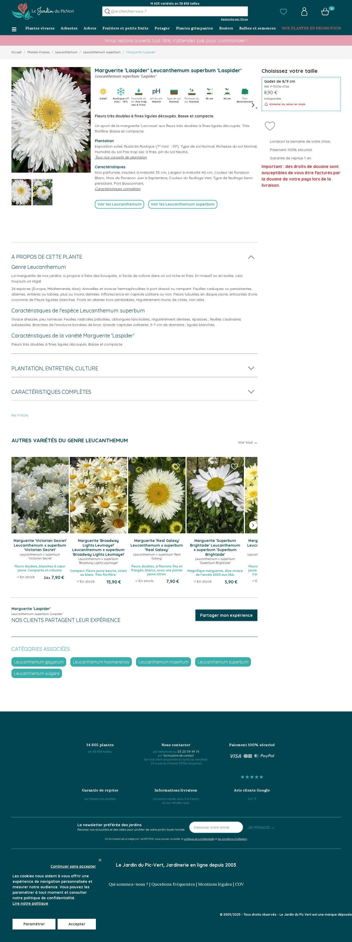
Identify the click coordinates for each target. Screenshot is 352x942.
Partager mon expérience (226, 615)
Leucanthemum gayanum (39, 662)
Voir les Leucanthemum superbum (183, 204)
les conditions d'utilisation (232, 838)
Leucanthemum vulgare (36, 673)
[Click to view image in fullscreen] (51, 120)
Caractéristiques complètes (117, 188)
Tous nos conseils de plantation (121, 157)
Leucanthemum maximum (163, 662)
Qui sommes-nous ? (128, 884)
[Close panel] (100, 860)
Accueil (16, 52)
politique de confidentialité (199, 838)
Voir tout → (247, 442)
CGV (239, 884)
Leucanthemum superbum (102, 52)
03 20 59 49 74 (188, 751)
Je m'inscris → (261, 827)
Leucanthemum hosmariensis (101, 662)
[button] (283, 11)
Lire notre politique (30, 903)
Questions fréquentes (173, 884)
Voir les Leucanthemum (119, 204)
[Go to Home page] (42, 11)
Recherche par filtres (234, 19)
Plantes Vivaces (38, 52)
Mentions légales (215, 884)
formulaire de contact (179, 755)
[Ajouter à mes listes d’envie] (270, 125)
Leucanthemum (66, 52)
